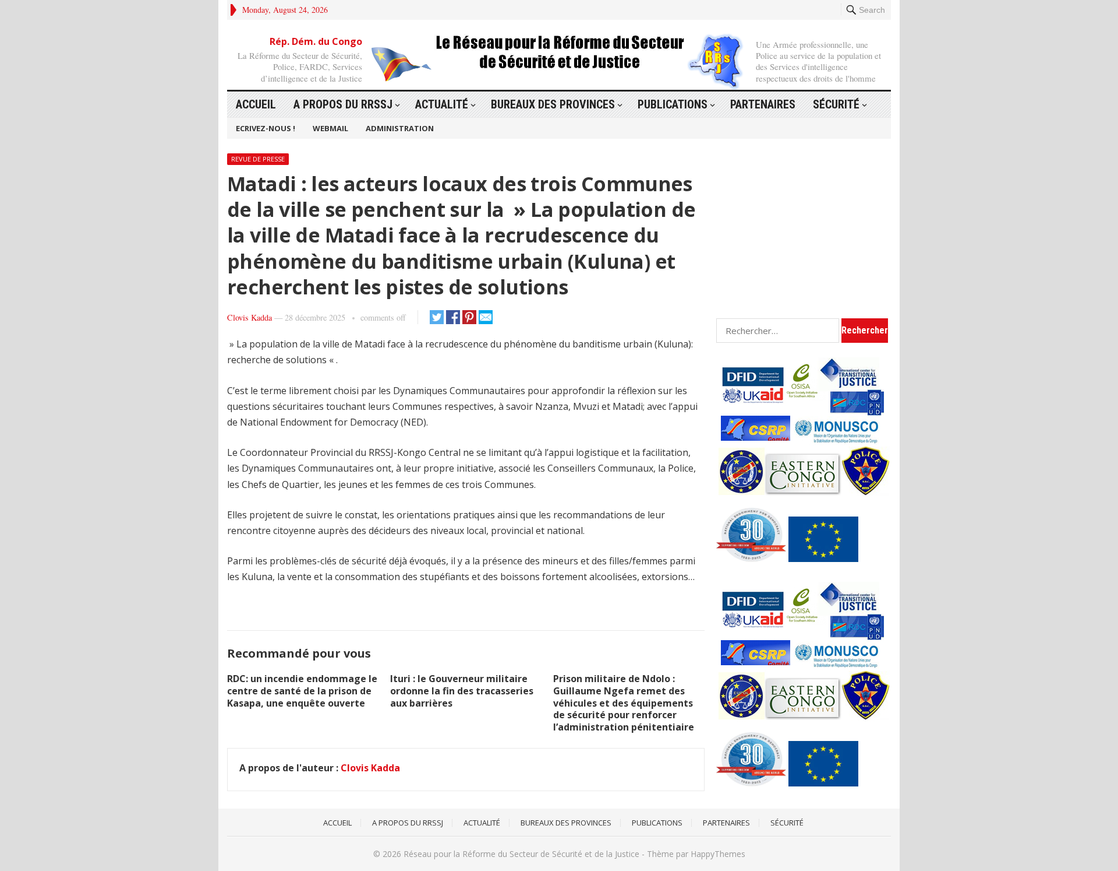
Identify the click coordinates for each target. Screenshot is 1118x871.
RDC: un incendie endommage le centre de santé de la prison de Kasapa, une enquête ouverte (302, 691)
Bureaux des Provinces (553, 104)
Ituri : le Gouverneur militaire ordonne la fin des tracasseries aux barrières (461, 691)
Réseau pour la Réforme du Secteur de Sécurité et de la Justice (521, 853)
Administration (400, 128)
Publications (672, 104)
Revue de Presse (258, 158)
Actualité (441, 104)
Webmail (330, 128)
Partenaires (762, 104)
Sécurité (836, 104)
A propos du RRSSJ (342, 104)
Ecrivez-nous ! (265, 128)
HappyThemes (718, 853)
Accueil (256, 104)
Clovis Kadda (249, 317)
